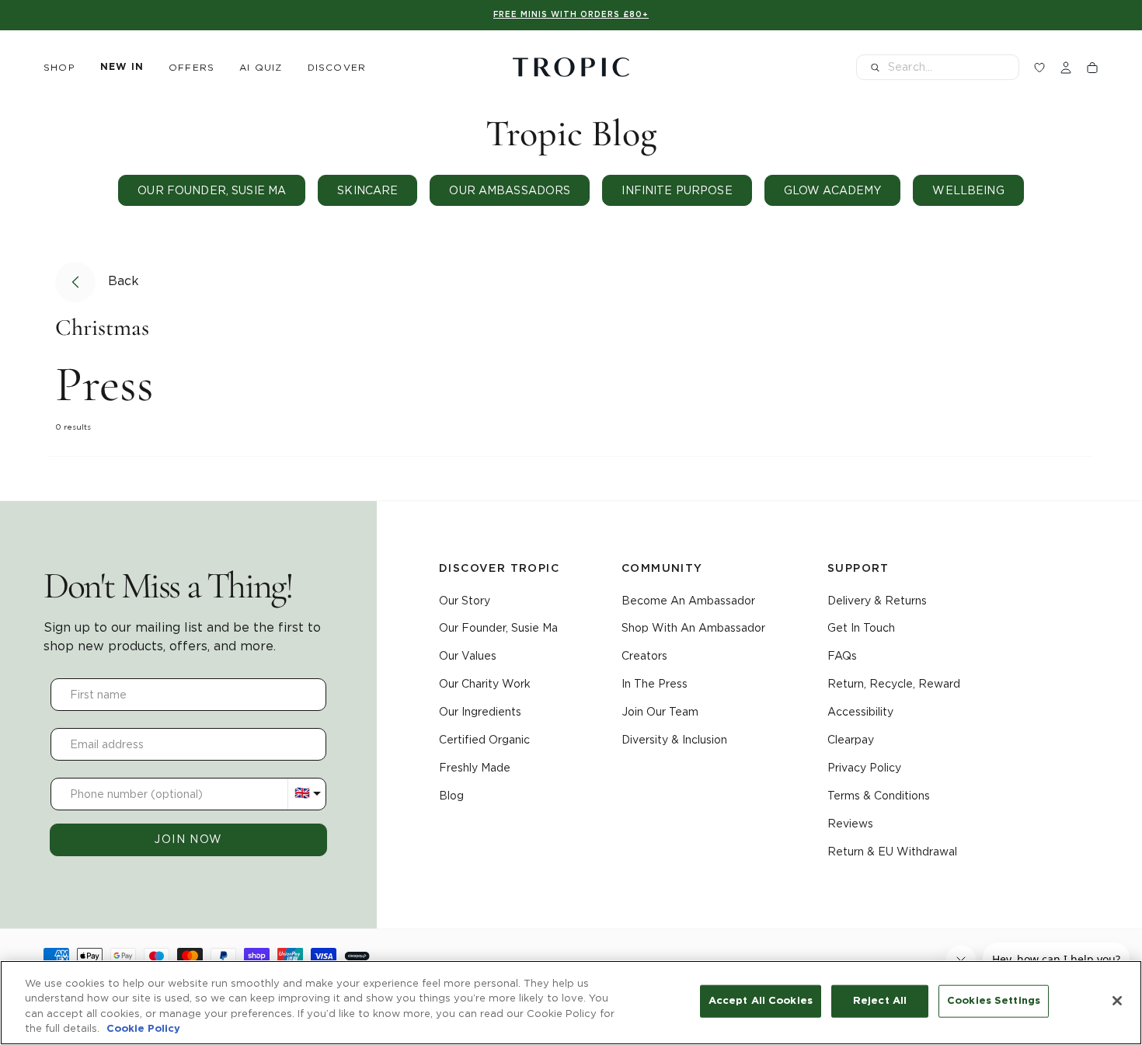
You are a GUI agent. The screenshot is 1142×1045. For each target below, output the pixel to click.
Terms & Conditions (878, 795)
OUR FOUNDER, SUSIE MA (212, 190)
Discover (337, 67)
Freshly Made (474, 767)
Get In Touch (861, 628)
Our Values (467, 656)
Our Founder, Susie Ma (498, 628)
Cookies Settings (993, 1001)
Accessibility (860, 711)
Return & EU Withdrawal (892, 851)
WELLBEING (968, 190)
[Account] (1066, 67)
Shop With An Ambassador (693, 628)
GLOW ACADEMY (833, 190)
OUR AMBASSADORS (509, 190)
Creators (644, 656)
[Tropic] (571, 67)
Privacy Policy (864, 767)
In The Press (654, 684)
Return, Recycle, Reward (893, 684)
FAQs (842, 656)
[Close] (1117, 1001)
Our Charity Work (485, 684)
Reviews (850, 823)
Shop (59, 67)
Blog (451, 795)
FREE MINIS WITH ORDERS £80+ (571, 15)
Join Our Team (659, 711)
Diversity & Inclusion (674, 739)
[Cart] (1092, 67)
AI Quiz (260, 67)
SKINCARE (367, 190)
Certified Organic (484, 739)
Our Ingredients (480, 711)
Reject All (880, 1001)
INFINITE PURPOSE (676, 190)
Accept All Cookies (761, 1001)
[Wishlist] (1039, 68)
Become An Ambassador (688, 600)
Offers (191, 67)
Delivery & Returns (877, 600)
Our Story (464, 600)
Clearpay (850, 739)
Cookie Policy (143, 1029)
